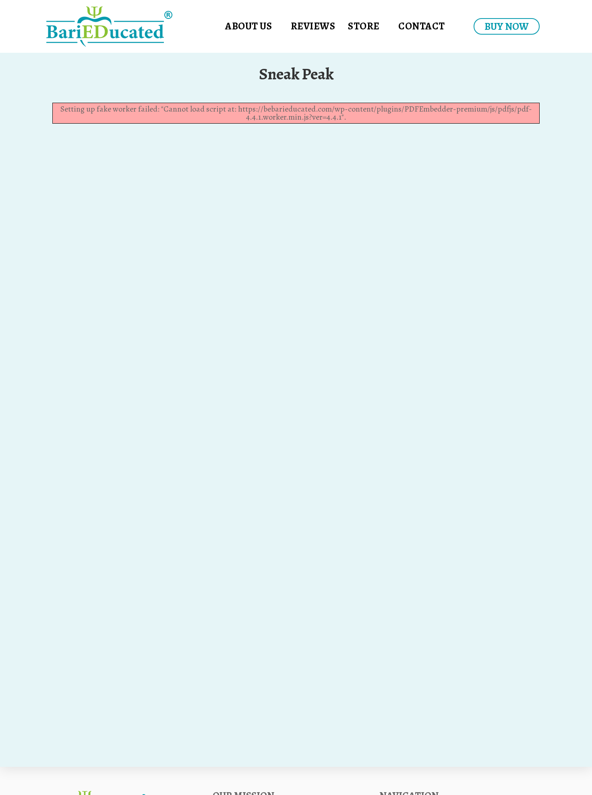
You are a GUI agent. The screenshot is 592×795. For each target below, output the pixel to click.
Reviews (313, 26)
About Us (248, 26)
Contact (421, 26)
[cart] (458, 26)
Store (364, 26)
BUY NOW (506, 26)
